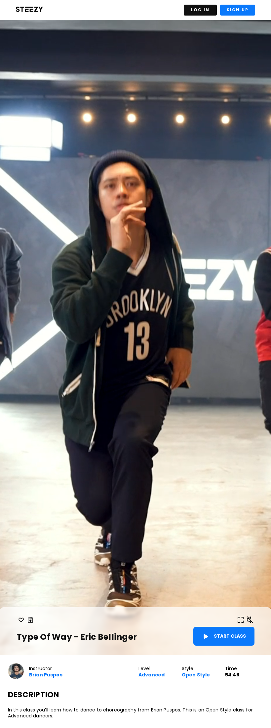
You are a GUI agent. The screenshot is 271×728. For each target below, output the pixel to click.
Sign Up (238, 10)
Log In (200, 10)
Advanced (151, 674)
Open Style (196, 674)
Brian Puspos (45, 674)
